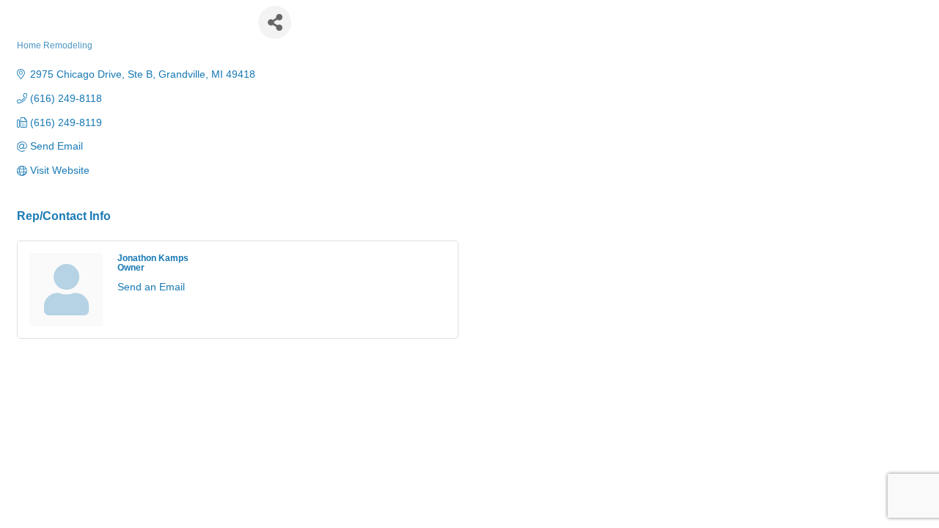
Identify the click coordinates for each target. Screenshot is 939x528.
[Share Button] (274, 22)
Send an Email (151, 287)
